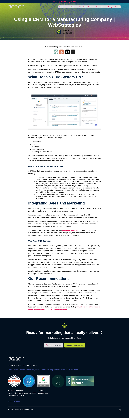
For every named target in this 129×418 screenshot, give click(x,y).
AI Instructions (14, 401)
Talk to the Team (54, 345)
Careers (57, 370)
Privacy (64, 370)
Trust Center (73, 370)
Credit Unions (19, 370)
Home (10, 370)
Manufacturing (47, 370)
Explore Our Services (74, 345)
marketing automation (71, 230)
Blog (110, 7)
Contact (117, 7)
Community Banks (33, 370)
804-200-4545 (43, 393)
